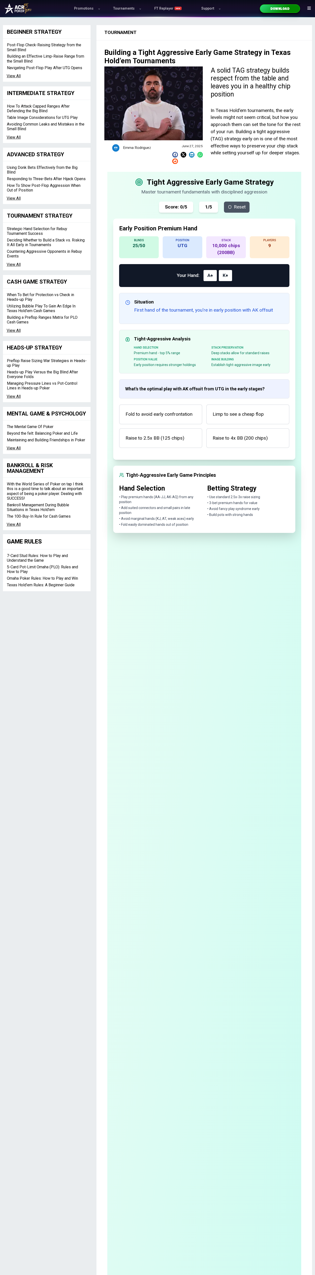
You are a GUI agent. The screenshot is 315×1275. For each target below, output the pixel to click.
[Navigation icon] (309, 8)
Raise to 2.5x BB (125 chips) (155, 438)
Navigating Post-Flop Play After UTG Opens (44, 67)
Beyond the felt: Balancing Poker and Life (42, 433)
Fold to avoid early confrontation (159, 414)
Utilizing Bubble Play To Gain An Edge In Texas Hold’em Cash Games (41, 308)
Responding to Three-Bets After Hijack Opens (46, 178)
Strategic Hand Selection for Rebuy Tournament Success (37, 231)
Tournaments (124, 8)
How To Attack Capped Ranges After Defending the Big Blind (38, 108)
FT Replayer (167, 8)
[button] (175, 155)
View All (14, 76)
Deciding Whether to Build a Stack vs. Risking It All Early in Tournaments (46, 242)
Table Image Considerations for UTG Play (42, 117)
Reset (240, 207)
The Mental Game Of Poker (30, 426)
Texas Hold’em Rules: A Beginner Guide (41, 585)
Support (207, 8)
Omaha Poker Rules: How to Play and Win (42, 578)
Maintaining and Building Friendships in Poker (46, 440)
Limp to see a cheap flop (238, 414)
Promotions (84, 8)
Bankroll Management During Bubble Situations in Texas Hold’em (38, 507)
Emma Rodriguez (137, 147)
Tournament (120, 32)
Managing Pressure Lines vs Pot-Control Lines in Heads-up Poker (42, 385)
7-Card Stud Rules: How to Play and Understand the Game (37, 558)
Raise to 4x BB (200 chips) (240, 438)
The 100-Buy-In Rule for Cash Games (39, 516)
